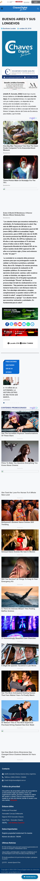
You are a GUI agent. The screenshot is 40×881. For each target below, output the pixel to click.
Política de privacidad (11, 786)
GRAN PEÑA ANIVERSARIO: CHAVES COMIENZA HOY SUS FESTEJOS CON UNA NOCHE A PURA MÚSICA (19, 852)
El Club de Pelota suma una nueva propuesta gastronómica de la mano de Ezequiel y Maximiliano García (20, 847)
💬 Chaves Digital (30, 877)
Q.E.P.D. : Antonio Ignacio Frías (11, 862)
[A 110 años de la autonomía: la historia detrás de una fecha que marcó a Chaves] (11, 381)
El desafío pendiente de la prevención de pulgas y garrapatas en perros (19, 858)
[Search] (38, 9)
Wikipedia (13, 800)
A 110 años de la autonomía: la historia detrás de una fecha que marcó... (10, 392)
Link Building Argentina (16, 823)
